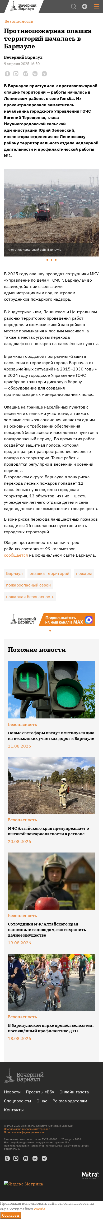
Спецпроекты (17, 1100)
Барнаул (14, 573)
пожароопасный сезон (28, 585)
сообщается (16, 555)
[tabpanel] (51, 212)
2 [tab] (51, 260)
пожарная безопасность (30, 596)
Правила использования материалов (27, 1129)
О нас (41, 1100)
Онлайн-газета (74, 1091)
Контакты (14, 1109)
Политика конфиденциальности (24, 1132)
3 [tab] (56, 260)
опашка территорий (49, 573)
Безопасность (22, 724)
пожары (84, 573)
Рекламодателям (70, 1100)
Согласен (10, 1215)
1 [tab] (47, 260)
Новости (12, 1091)
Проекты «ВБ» (40, 1091)
